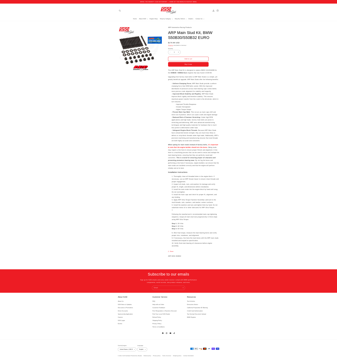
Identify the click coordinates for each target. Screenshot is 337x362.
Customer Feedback (158, 307)
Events (120, 323)
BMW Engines (191, 317)
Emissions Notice (192, 304)
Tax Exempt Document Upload (196, 314)
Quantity (170, 48)
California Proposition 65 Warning (197, 307)
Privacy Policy (156, 323)
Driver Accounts (123, 311)
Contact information (188, 355)
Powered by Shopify (136, 355)
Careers (120, 317)
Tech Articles (191, 301)
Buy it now (188, 64)
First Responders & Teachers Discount (164, 311)
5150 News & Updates (125, 304)
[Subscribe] (183, 288)
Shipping (170, 45)
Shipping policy (177, 355)
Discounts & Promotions (125, 307)
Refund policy (147, 355)
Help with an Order (158, 304)
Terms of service (166, 355)
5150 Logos (121, 320)
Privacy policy (156, 355)
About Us (121, 301)
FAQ (153, 301)
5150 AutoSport (126, 355)
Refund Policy (156, 317)
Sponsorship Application (125, 314)
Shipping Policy (157, 320)
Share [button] (172, 251)
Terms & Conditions (158, 327)
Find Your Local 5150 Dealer (161, 314)
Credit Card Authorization (195, 311)
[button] (120, 11)
